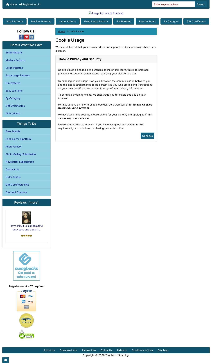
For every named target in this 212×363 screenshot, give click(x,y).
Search (201, 4)
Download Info (68, 350)
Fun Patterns (123, 21)
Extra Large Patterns (96, 21)
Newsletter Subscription (20, 161)
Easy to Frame (147, 21)
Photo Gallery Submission (21, 154)
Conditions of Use (142, 350)
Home (13, 4)
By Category (171, 21)
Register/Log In (31, 4)
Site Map (163, 350)
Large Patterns (67, 21)
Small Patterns (14, 21)
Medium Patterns (41, 21)
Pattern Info (89, 350)
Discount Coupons (16, 192)
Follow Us (106, 350)
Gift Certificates (196, 21)
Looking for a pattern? (19, 138)
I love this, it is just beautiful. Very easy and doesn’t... (26, 227)
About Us (49, 350)
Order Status (13, 177)
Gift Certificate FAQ (17, 184)
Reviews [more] (26, 202)
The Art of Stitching (117, 355)
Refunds (122, 350)
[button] (5, 360)
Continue (147, 135)
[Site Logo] (106, 13)
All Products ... (14, 113)
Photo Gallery (14, 146)
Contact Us (12, 169)
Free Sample (13, 131)
